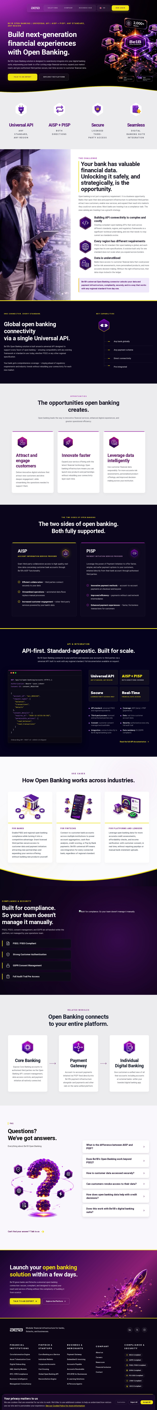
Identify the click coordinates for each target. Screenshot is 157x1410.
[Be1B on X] (137, 1330)
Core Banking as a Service (49, 1354)
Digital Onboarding (17, 1364)
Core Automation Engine (20, 1354)
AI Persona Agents (74, 1384)
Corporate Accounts (47, 1364)
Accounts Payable (74, 1364)
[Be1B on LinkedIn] (129, 1330)
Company (68, 8)
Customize (121, 1402)
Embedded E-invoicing (76, 1359)
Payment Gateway (74, 1354)
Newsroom (100, 1362)
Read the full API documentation (133, 742)
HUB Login (120, 8)
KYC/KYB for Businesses (77, 1374)
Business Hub (85, 8)
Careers (99, 1357)
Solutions (53, 8)
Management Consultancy (20, 1384)
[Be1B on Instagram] (144, 1330)
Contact (99, 1372)
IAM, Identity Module (18, 1369)
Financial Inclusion (103, 1367)
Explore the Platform (54, 1301)
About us (99, 1352)
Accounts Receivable (75, 1369)
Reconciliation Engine (47, 1379)
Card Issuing (44, 1369)
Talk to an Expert (23, 77)
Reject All (134, 1402)
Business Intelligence (18, 1379)
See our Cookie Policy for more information (65, 1406)
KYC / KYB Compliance (19, 1374)
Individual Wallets (46, 1359)
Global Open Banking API (48, 1374)
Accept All (146, 1402)
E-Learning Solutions (75, 1379)
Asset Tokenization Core (20, 1359)
